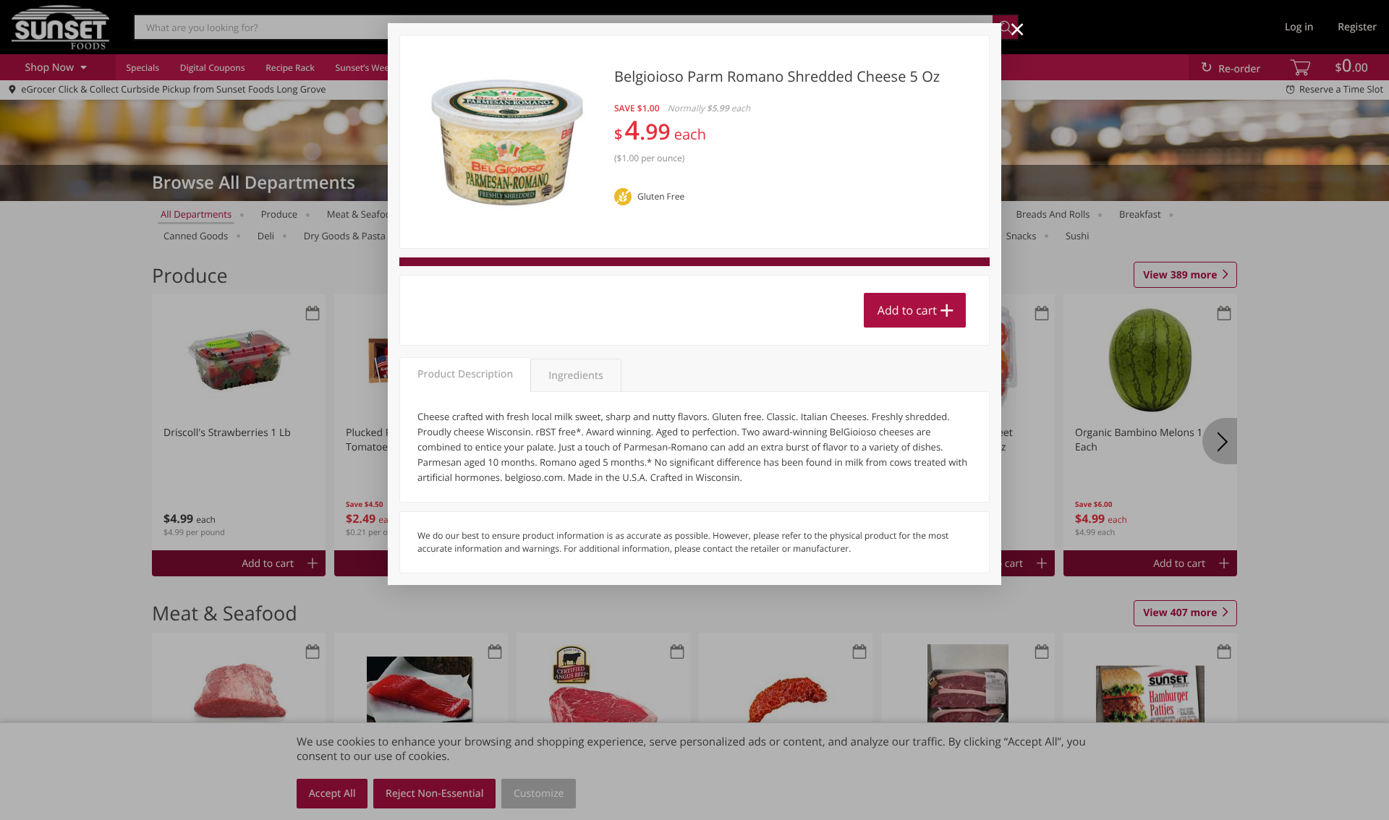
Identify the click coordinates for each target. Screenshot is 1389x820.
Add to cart (907, 310)
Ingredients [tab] (575, 376)
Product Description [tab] (465, 374)
